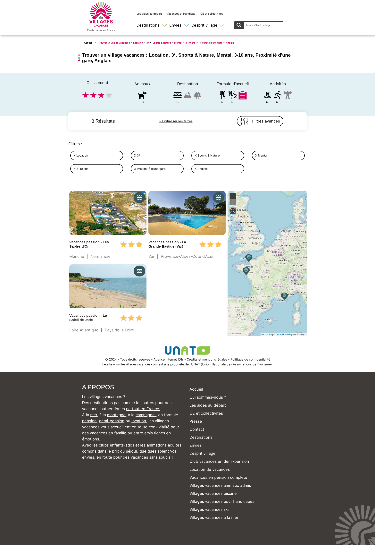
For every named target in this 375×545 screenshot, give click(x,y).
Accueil (88, 42)
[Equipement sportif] (278, 96)
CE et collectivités (211, 13)
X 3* (137, 155)
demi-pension (111, 421)
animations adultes (164, 445)
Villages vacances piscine (213, 493)
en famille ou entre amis (130, 433)
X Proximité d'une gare (150, 169)
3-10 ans (190, 42)
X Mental (261, 155)
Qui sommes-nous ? (207, 397)
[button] (249, 258)
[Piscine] (268, 96)
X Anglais (201, 169)
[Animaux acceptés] (142, 96)
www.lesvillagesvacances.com (136, 364)
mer (93, 415)
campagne (146, 415)
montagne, (117, 415)
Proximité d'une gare (210, 42)
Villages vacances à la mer (213, 517)
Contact (196, 429)
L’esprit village (204, 25)
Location (138, 42)
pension (89, 421)
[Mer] (177, 96)
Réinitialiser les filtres (176, 121)
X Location (81, 155)
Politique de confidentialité (250, 359)
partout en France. (143, 408)
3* (147, 42)
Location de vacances (209, 469)
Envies (175, 25)
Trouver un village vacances (114, 42)
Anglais (230, 42)
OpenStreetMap (284, 334)
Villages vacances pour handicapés (221, 501)
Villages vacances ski (209, 509)
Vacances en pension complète (218, 477)
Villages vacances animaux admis (220, 485)
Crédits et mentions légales (207, 359)
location (138, 421)
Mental (178, 42)
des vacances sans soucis (147, 457)
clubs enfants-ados (116, 445)
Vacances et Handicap (181, 13)
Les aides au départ (149, 13)
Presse (195, 421)
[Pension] (223, 96)
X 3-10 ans (81, 169)
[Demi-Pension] (233, 96)
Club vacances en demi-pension (219, 461)
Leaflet (268, 334)
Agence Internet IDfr (169, 359)
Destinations (148, 25)
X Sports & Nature (207, 155)
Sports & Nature (162, 42)
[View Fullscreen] (233, 211)
